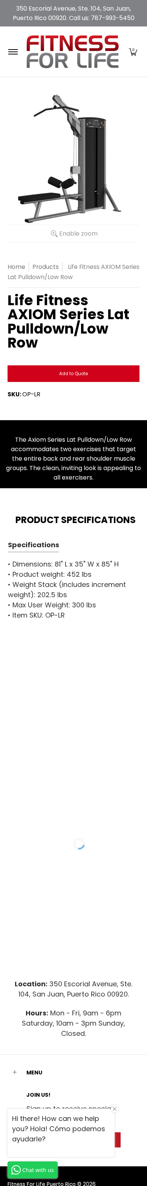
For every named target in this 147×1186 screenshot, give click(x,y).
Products (45, 266)
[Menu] (13, 51)
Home (16, 266)
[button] (133, 51)
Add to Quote (73, 374)
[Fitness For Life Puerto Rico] (72, 51)
